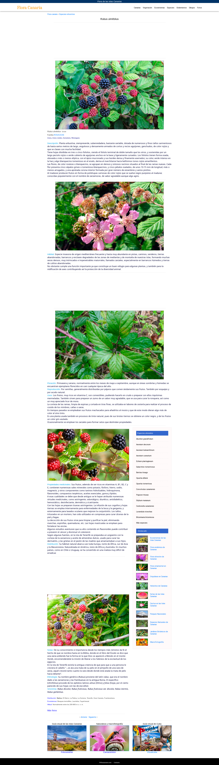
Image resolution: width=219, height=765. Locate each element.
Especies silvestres (67, 14)
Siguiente (92, 717)
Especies (170, 8)
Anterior (84, 717)
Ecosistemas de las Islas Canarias (158, 539)
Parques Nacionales (158, 614)
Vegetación (147, 8)
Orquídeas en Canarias (159, 576)
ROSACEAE (59, 135)
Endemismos (182, 8)
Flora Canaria (29, 7)
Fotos (199, 8)
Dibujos (192, 8)
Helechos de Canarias (158, 586)
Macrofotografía (157, 642)
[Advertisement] (109, 40)
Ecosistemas (159, 8)
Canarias (137, 8)
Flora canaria (52, 14)
